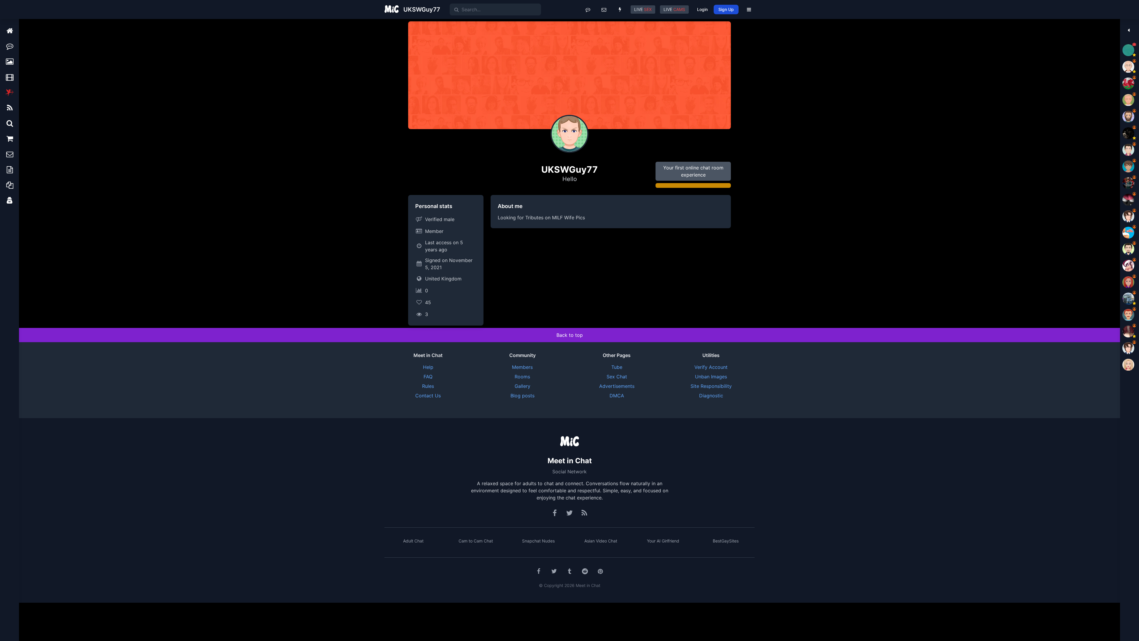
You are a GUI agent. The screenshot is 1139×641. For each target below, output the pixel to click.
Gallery (522, 386)
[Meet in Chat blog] (584, 513)
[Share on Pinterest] (600, 571)
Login (702, 9)
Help (428, 367)
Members (522, 367)
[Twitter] (569, 513)
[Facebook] (555, 513)
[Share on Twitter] (554, 571)
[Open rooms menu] (588, 9)
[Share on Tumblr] (569, 571)
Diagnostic (711, 396)
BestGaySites (726, 540)
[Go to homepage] (569, 441)
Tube (616, 367)
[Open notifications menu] (620, 9)
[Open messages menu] (604, 9)
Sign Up (726, 9)
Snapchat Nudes (538, 540)
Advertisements (616, 386)
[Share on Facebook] (538, 571)
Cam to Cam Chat (476, 540)
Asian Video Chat (600, 540)
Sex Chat (617, 377)
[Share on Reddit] (585, 571)
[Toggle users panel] (1128, 30)
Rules (428, 386)
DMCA (617, 396)
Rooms (522, 377)
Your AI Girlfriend (663, 540)
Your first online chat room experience (693, 171)
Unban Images (711, 377)
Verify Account (711, 367)
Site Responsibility (711, 386)
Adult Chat (413, 540)
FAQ (428, 377)
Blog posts (522, 396)
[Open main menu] (749, 9)
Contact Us (428, 396)
